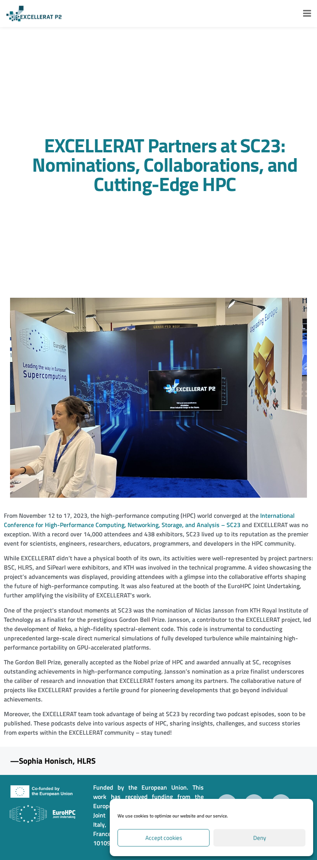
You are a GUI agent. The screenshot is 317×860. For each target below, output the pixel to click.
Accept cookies (163, 837)
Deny (259, 837)
